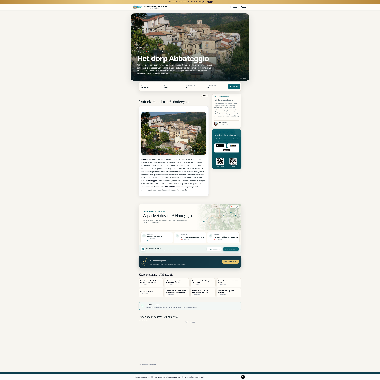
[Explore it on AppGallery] (226, 150)
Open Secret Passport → (230, 262)
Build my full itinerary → (231, 249)
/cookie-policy (200, 377)
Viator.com (152, 365)
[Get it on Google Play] (233, 145)
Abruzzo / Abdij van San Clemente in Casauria (229, 237)
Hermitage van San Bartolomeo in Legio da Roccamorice (200, 237)
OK (243, 377)
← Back (139, 48)
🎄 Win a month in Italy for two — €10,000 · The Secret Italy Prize (189, 2)
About (243, 7)
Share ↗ (205, 95)
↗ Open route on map (214, 249)
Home (234, 7)
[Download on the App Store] (220, 145)
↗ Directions (234, 86)
